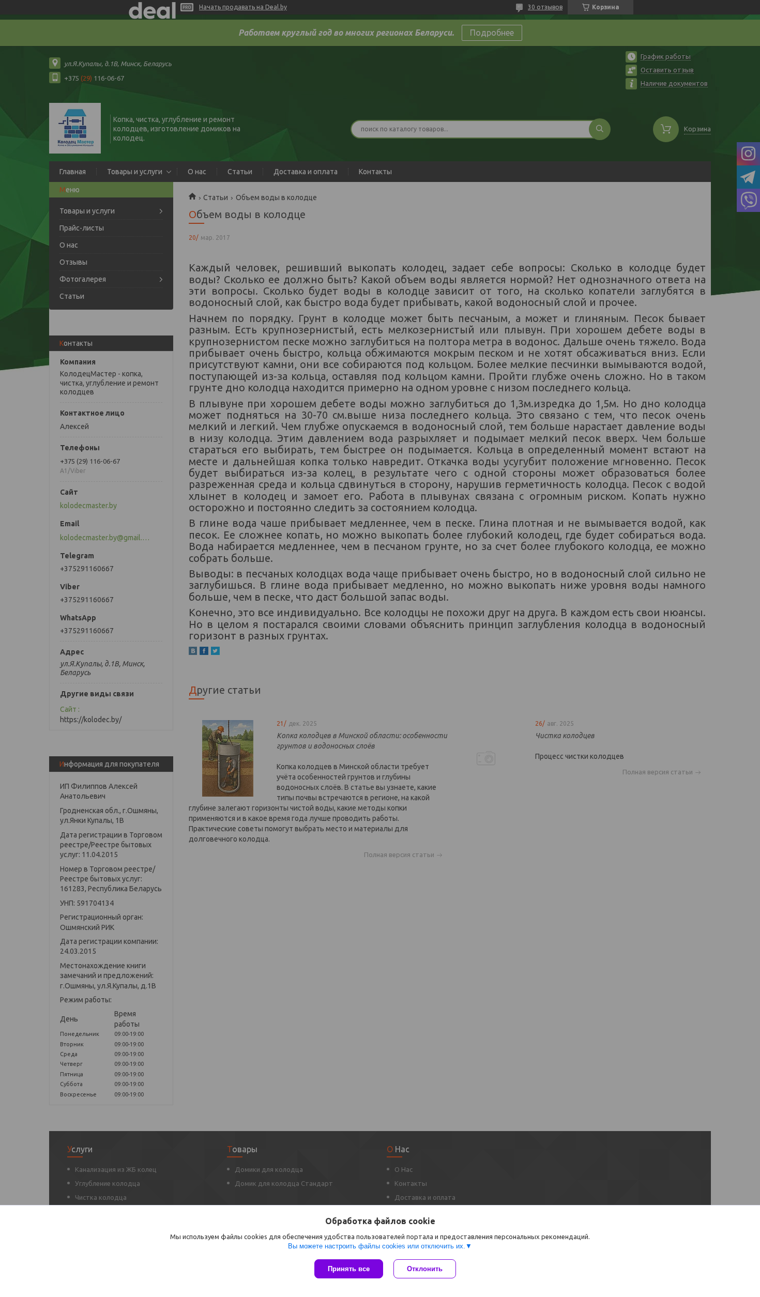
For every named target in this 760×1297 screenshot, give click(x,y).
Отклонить (425, 1269)
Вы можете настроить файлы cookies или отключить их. (376, 1246)
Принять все (349, 1269)
